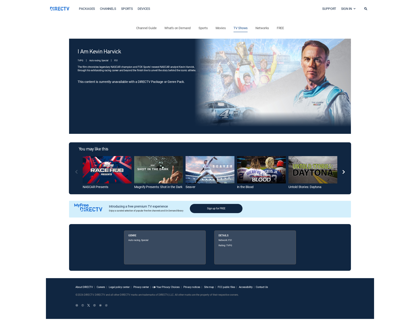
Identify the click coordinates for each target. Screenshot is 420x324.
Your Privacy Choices (168, 287)
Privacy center (141, 287)
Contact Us (262, 287)
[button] (365, 9)
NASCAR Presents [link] (95, 187)
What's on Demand (177, 28)
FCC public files (226, 287)
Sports (203, 28)
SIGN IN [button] (346, 8)
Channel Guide (146, 28)
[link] (107, 169)
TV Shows (240, 28)
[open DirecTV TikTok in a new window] (106, 305)
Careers (100, 287)
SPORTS (127, 8)
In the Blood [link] (245, 187)
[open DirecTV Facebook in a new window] (82, 305)
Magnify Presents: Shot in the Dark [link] (158, 187)
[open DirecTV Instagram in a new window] (94, 305)
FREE (280, 28)
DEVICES (144, 8)
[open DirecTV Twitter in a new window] (88, 305)
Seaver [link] (190, 187)
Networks (262, 28)
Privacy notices (191, 287)
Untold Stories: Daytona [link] (304, 187)
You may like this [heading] (93, 149)
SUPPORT (329, 8)
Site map (208, 287)
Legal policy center (119, 287)
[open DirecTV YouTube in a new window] (100, 305)
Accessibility (245, 287)
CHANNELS (108, 8)
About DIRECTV (84, 287)
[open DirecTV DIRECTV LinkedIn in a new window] (76, 305)
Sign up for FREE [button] (216, 208)
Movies (221, 28)
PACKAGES (87, 8)
